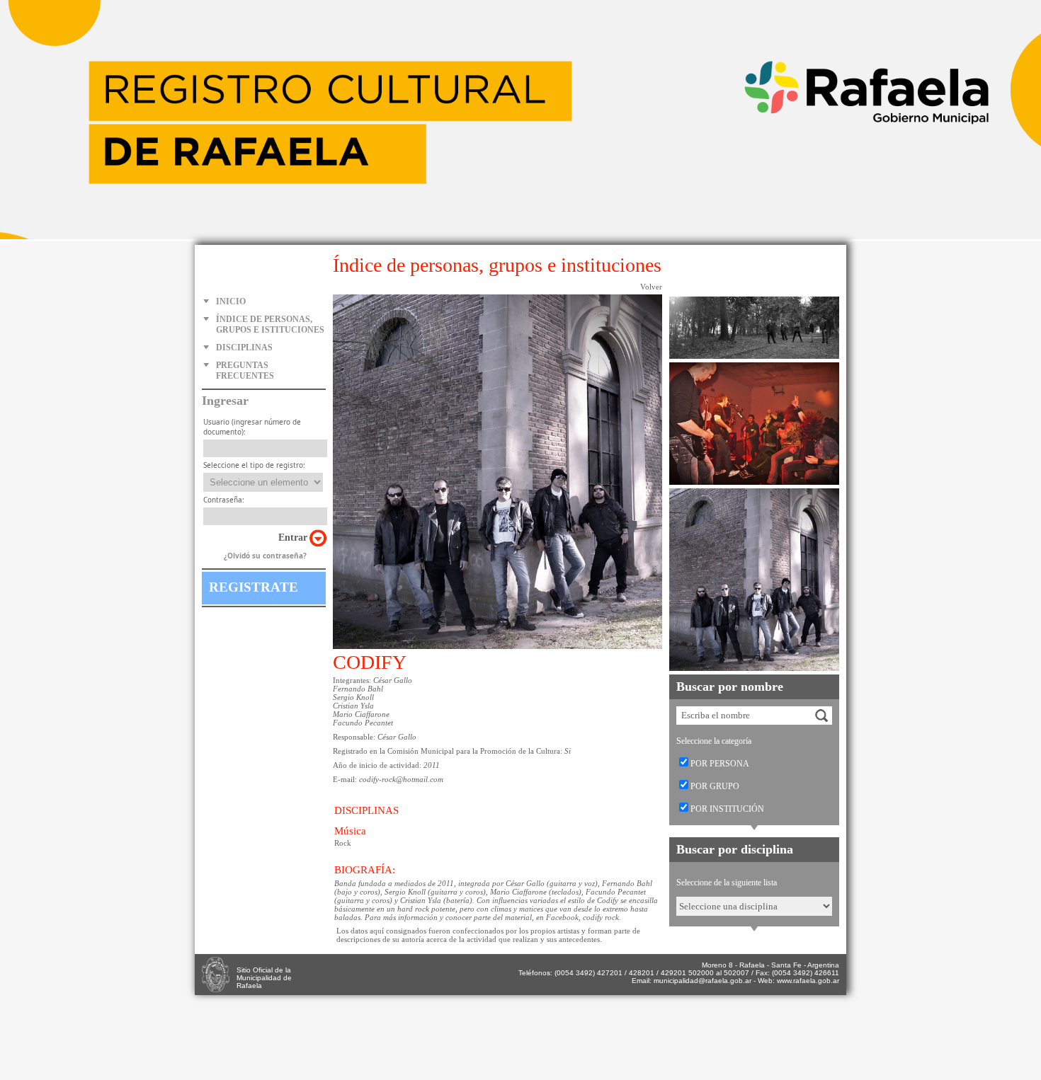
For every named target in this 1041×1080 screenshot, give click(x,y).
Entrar (292, 537)
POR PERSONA (719, 764)
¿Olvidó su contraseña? (265, 556)
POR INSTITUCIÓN (727, 809)
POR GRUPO (714, 786)
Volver (651, 286)
